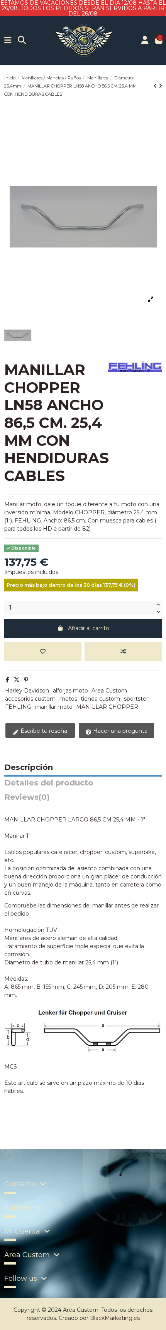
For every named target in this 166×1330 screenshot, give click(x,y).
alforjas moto (70, 690)
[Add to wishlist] (42, 651)
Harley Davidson (27, 690)
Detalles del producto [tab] (48, 783)
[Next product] (160, 85)
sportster (136, 698)
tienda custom (100, 698)
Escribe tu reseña (43, 730)
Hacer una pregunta (119, 730)
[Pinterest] (26, 679)
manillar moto (54, 706)
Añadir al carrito (88, 628)
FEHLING (18, 706)
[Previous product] (156, 85)
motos (68, 698)
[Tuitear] (16, 679)
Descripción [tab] (28, 767)
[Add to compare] (123, 651)
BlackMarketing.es (115, 1318)
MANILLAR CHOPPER (107, 706)
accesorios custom (30, 698)
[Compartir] (7, 679)
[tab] (83, 799)
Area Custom (109, 690)
